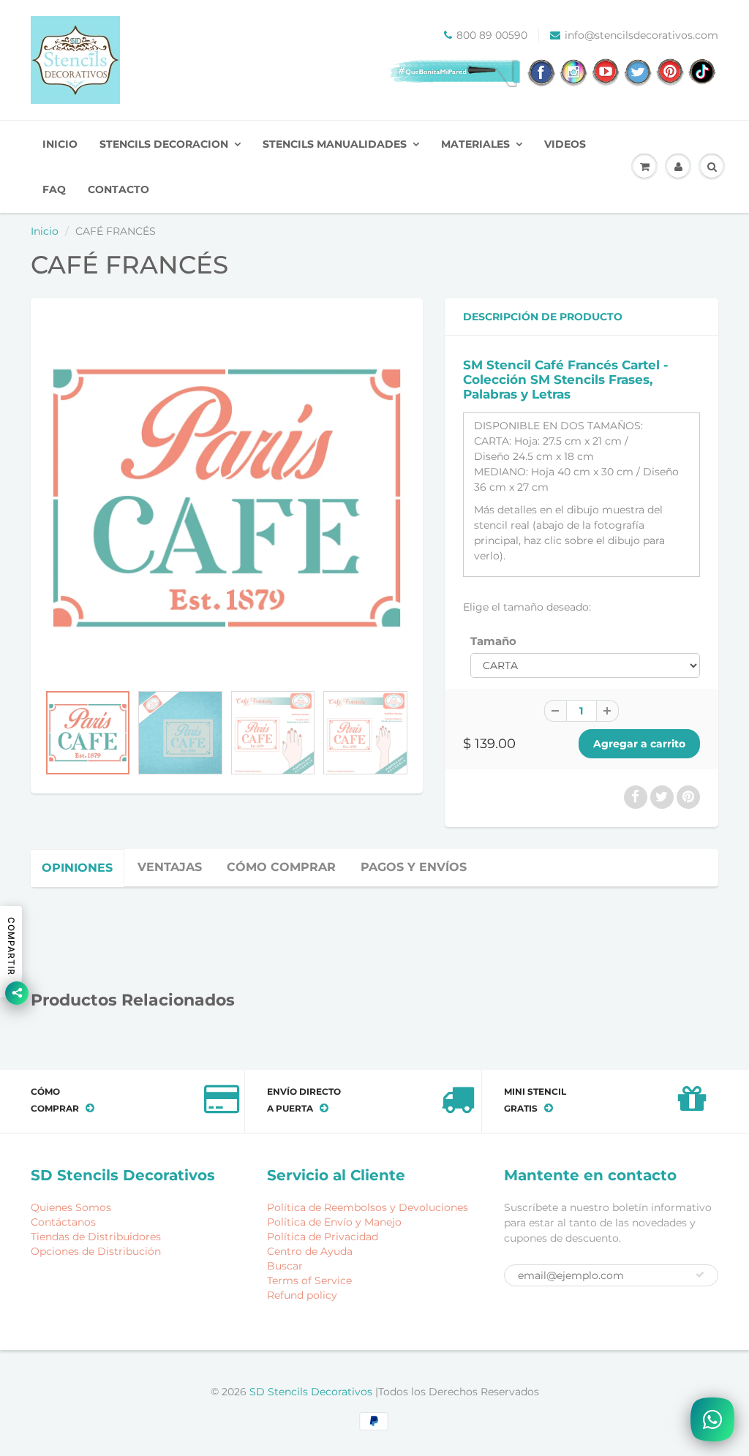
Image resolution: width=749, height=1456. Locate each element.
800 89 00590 (491, 35)
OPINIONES (77, 868)
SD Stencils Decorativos (312, 1391)
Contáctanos (63, 1222)
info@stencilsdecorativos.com (641, 35)
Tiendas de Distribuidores (96, 1236)
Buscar (285, 1265)
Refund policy (302, 1295)
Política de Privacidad (322, 1236)
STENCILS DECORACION (163, 144)
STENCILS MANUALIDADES (335, 144)
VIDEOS (565, 144)
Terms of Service (309, 1280)
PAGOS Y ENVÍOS (414, 867)
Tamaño (493, 641)
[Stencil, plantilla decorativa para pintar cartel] (227, 498)
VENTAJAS (170, 867)
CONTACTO (118, 189)
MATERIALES (475, 144)
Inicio (45, 231)
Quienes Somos (71, 1207)
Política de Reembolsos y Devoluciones (367, 1207)
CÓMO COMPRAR (281, 867)
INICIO (60, 144)
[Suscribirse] (700, 1274)
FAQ (54, 189)
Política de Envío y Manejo (334, 1222)
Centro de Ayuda (310, 1251)
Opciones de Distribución (96, 1251)
